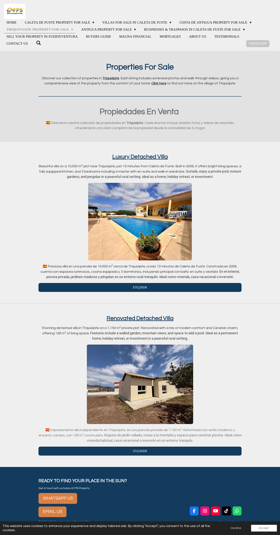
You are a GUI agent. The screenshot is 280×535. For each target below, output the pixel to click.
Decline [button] (235, 527)
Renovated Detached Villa (140, 318)
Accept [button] (264, 527)
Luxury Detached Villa (140, 157)
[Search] (38, 43)
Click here (158, 83)
